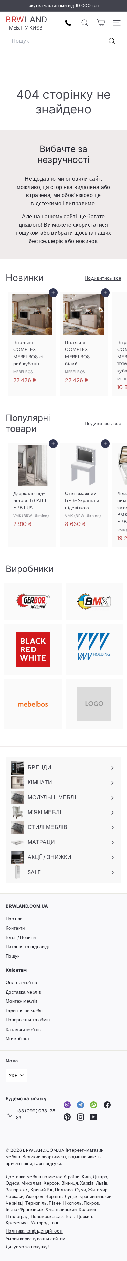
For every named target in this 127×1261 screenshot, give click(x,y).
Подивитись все (103, 278)
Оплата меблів (21, 983)
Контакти (15, 928)
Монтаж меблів (22, 1001)
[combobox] (63, 41)
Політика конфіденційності (34, 1231)
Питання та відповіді (27, 947)
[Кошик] (101, 23)
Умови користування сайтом (36, 1239)
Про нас (14, 919)
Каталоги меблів (23, 1029)
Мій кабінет (18, 1039)
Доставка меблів (23, 992)
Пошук (13, 956)
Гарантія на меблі (24, 1011)
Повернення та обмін (28, 1020)
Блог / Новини (21, 937)
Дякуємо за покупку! (27, 1247)
